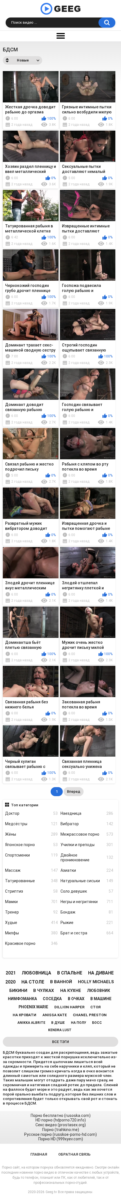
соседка (52, 998)
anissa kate (54, 1015)
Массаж (31, 870)
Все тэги (60, 1042)
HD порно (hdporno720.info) (60, 1120)
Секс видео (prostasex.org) (60, 1125)
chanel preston (90, 1015)
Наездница (86, 813)
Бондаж (86, 912)
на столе (32, 982)
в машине (100, 998)
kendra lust (59, 1030)
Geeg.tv (51, 1192)
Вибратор (86, 824)
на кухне (70, 990)
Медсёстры (31, 824)
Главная (38, 1154)
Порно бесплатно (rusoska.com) (61, 1115)
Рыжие (86, 922)
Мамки (31, 901)
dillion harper (69, 1007)
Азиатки (86, 870)
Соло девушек (86, 891)
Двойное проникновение (86, 857)
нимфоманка (22, 998)
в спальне (69, 973)
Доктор (31, 813)
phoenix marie (33, 1007)
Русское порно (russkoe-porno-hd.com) (60, 1134)
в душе (58, 1023)
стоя (95, 1007)
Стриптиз (31, 891)
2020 (10, 982)
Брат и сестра (86, 933)
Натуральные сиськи (86, 881)
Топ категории (24, 805)
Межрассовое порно (86, 834)
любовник (98, 990)
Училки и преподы (86, 844)
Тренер (31, 912)
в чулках (43, 990)
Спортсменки (31, 855)
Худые (31, 922)
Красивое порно (31, 943)
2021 (11, 973)
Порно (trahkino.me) (60, 1129)
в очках (76, 998)
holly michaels (96, 981)
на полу (78, 1023)
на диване (101, 973)
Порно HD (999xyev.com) (60, 1139)
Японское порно (31, 844)
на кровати (24, 1015)
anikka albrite (31, 1023)
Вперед (73, 791)
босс (97, 1023)
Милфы (31, 933)
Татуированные (31, 881)
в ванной (61, 981)
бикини (18, 990)
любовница (36, 973)
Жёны (31, 834)
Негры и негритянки (86, 901)
